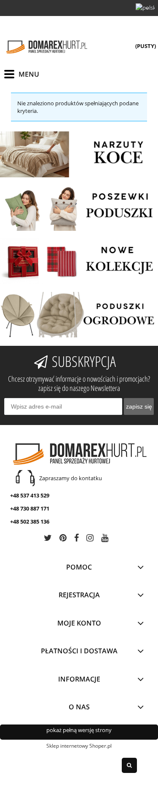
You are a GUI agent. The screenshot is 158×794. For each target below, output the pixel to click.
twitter (48, 539)
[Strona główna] (46, 47)
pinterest (63, 539)
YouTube (104, 539)
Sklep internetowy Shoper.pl (79, 745)
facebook (76, 539)
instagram (90, 539)
